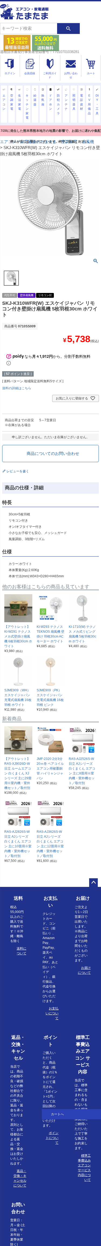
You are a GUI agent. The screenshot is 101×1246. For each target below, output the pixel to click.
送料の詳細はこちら (16, 388)
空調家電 (69, 141)
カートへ (57, 1114)
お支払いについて (52, 1013)
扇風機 (88, 141)
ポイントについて (52, 1138)
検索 (68, 28)
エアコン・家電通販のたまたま (28, 141)
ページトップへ (93, 882)
